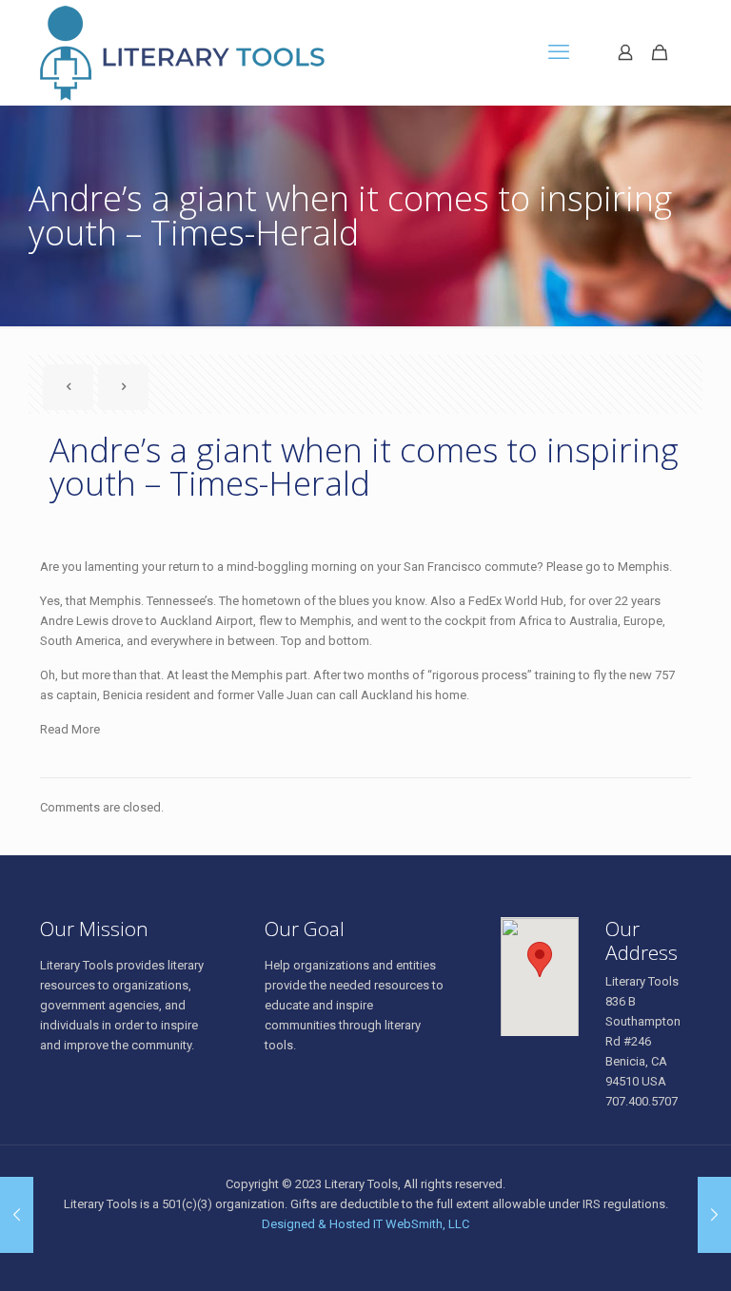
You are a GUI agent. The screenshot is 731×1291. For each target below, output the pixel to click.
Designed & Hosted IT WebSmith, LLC (365, 1224)
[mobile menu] (559, 52)
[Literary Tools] (214, 52)
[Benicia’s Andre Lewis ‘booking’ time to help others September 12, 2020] (16, 1215)
